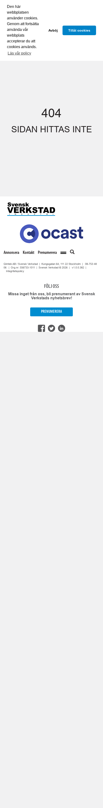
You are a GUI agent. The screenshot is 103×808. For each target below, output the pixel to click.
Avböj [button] (53, 30)
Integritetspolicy (15, 271)
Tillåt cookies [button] (79, 30)
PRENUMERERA (51, 312)
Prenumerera (47, 253)
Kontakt (28, 253)
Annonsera (11, 253)
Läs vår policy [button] (19, 53)
